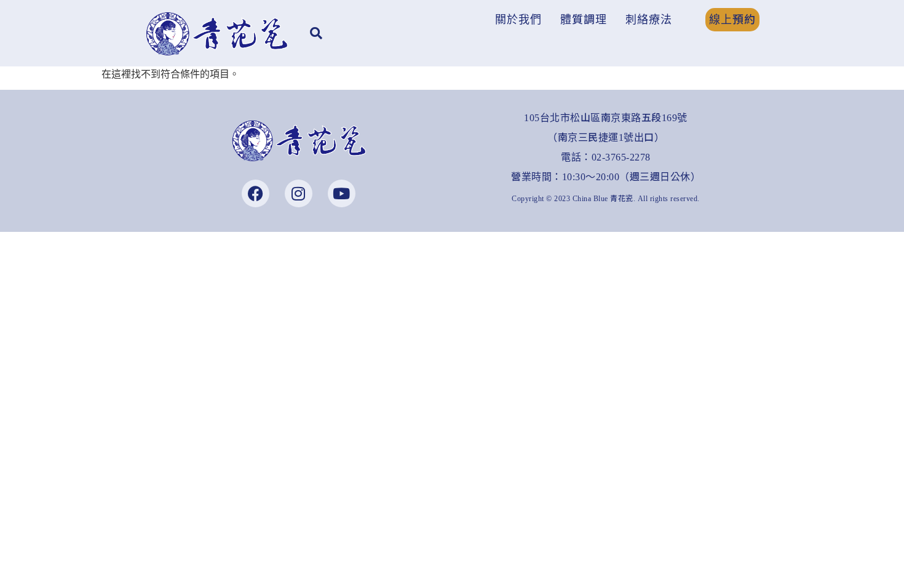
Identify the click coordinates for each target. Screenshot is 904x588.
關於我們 (518, 20)
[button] (521, 19)
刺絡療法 (648, 20)
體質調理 (583, 20)
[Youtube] (341, 193)
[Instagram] (298, 193)
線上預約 (732, 20)
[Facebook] (255, 193)
